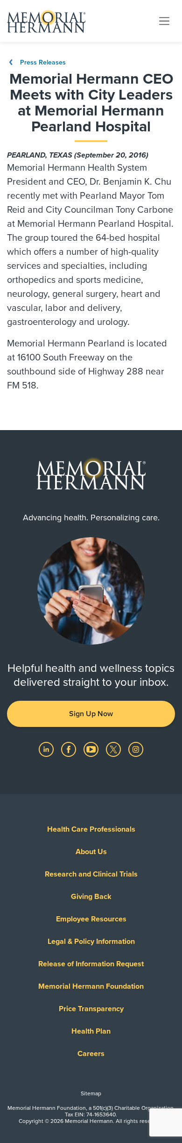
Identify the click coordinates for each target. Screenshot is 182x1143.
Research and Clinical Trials (91, 874)
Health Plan (91, 1031)
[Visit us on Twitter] (114, 749)
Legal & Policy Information (91, 941)
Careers (91, 1053)
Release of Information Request (91, 964)
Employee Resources (91, 919)
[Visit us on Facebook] (69, 749)
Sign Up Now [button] (91, 714)
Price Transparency (91, 1009)
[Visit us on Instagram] (135, 749)
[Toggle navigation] (164, 21)
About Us (91, 851)
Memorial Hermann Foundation (91, 986)
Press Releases (42, 62)
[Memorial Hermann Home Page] (46, 21)
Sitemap (91, 1093)
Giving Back (91, 896)
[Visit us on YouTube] (92, 749)
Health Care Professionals (91, 829)
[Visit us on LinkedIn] (47, 749)
